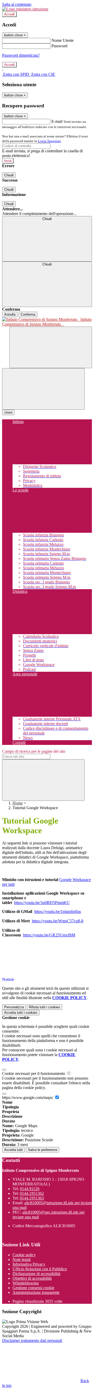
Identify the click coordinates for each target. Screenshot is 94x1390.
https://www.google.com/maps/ (28, 1097)
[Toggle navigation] (43, 389)
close (8, 412)
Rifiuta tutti (44, 1007)
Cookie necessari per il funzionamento (34, 1073)
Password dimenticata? (21, 55)
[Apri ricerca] (50, 347)
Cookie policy (24, 1255)
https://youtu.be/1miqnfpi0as (57, 911)
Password (59, 46)
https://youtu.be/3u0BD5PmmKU (42, 902)
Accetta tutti (20, 1013)
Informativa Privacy (29, 1264)
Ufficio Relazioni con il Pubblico (40, 1269)
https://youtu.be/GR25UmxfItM (49, 935)
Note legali (22, 1259)
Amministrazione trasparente (36, 1292)
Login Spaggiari (49, 141)
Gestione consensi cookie (33, 1287)
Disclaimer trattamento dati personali (32, 1340)
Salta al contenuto (16, 4)
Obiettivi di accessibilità (32, 1278)
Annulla (9, 314)
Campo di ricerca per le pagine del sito (33, 751)
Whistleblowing (26, 1283)
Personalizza (14, 1007)
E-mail (56, 121)
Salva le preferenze (42, 1150)
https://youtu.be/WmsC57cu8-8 (57, 921)
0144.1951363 (32, 1198)
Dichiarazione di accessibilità (36, 1273)
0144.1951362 (32, 1193)
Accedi (9, 14)
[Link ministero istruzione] (25, 9)
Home (18, 803)
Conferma (28, 314)
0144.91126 (29, 1188)
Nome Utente (62, 40)
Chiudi (9, 175)
